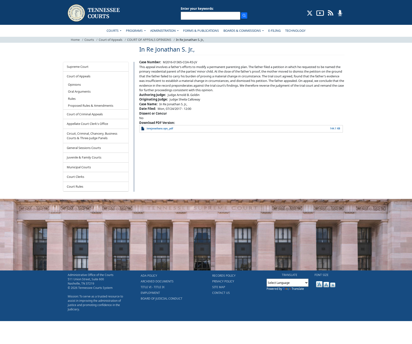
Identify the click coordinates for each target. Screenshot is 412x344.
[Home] (94, 13)
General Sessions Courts (84, 148)
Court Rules (75, 186)
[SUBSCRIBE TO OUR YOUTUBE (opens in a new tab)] (320, 13)
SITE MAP (218, 287)
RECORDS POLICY (224, 276)
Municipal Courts (79, 167)
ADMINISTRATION (163, 30)
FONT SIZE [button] (321, 275)
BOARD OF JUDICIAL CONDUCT (161, 298)
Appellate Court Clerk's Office (87, 124)
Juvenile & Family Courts (84, 157)
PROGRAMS (134, 30)
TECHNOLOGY (295, 30)
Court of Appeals (110, 39)
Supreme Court (77, 66)
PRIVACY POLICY (223, 281)
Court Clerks (75, 177)
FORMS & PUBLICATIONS (201, 30)
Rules (72, 98)
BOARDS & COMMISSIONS (242, 30)
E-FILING (274, 30)
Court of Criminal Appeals (85, 114)
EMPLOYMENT (150, 293)
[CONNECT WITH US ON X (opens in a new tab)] (310, 13)
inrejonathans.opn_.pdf (160, 128)
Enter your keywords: (197, 8)
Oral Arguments (79, 91)
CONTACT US (221, 293)
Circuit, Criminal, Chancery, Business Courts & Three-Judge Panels (92, 135)
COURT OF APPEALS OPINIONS (149, 39)
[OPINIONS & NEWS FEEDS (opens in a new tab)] (331, 13)
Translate (298, 289)
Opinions (74, 84)
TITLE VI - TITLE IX (153, 287)
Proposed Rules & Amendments (90, 105)
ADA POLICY (149, 276)
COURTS (113, 30)
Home (75, 39)
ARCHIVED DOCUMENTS (157, 281)
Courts (89, 39)
